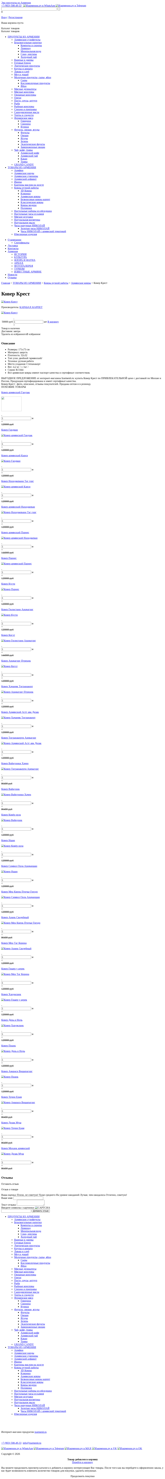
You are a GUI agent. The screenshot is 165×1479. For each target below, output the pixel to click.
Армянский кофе (30, 153)
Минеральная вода (31, 51)
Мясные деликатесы (25, 89)
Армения (13, 251)
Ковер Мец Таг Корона (14, 943)
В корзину (53, 321)
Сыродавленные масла (26, 112)
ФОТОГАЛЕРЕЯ (23, 265)
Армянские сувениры (26, 176)
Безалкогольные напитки (28, 42)
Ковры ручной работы (26, 187)
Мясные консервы (24, 92)
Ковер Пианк (8, 1045)
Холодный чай (29, 57)
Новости (12, 274)
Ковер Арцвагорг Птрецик (16, 660)
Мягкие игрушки (23, 216)
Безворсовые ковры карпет (35, 199)
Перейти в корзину (82, 1462)
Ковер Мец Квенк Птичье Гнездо (19, 891)
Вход (4, 17)
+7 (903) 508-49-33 (11, 5)
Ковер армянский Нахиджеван (18, 506)
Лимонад (26, 48)
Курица (25, 126)
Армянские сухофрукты (27, 39)
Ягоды (24, 138)
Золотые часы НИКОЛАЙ (35, 228)
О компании (14, 239)
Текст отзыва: (8, 1204)
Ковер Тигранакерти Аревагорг (18, 737)
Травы (24, 161)
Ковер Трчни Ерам (11, 1097)
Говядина (26, 121)
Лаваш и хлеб (21, 71)
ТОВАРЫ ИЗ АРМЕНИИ (22, 167)
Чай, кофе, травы (23, 150)
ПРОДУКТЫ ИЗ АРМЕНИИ (24, 36)
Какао (24, 158)
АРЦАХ (18, 263)
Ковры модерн (29, 205)
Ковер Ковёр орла (11, 814)
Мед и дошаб (21, 74)
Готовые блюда (22, 62)
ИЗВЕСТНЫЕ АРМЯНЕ (28, 271)
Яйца (23, 86)
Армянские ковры (30, 196)
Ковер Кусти (8, 583)
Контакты (13, 248)
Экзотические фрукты (33, 144)
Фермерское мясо (23, 118)
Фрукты (25, 132)
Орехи (17, 97)
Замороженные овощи (33, 147)
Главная (5, 283)
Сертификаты (21, 242)
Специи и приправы (25, 109)
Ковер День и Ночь (11, 1020)
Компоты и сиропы (31, 45)
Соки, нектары (29, 54)
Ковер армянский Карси (14, 455)
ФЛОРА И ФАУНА (24, 260)
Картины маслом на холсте (29, 184)
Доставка (13, 245)
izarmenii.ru (40, 1432)
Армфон (18, 170)
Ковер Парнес (9, 558)
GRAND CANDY (24, 164)
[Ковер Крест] (9, 301)
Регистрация (15, 17)
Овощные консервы (25, 94)
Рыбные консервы (24, 106)
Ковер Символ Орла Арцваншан (19, 866)
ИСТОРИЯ (20, 254)
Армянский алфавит (25, 179)
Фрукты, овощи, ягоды (26, 129)
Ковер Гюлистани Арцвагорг (17, 609)
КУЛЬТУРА (20, 257)
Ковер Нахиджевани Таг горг (17, 481)
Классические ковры (32, 202)
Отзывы (12, 277)
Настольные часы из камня (29, 214)
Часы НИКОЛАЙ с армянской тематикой (43, 231)
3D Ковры (26, 190)
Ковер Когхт (8, 635)
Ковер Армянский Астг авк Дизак (20, 712)
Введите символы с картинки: (17, 1207)
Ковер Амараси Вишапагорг (17, 1071)
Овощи (25, 135)
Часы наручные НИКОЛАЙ (29, 225)
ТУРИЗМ (19, 268)
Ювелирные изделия (25, 234)
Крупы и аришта (23, 68)
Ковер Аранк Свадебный (15, 917)
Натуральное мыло (24, 222)
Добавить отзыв (41, 1211)
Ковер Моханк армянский (15, 1148)
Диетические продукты (27, 65)
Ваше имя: (7, 1198)
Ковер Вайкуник (10, 789)
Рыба (17, 103)
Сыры (24, 80)
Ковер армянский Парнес (15, 532)
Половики (26, 208)
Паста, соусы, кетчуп (25, 100)
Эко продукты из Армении (16, 2)
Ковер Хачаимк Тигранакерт (17, 686)
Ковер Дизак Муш (11, 1122)
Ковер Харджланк (11, 994)
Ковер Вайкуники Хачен (15, 763)
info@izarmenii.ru (32, 1443)
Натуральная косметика (27, 219)
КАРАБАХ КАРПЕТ (31, 307)
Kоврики (26, 193)
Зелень (24, 141)
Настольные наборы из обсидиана (33, 211)
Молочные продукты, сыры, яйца (32, 77)
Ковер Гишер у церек (12, 968)
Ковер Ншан (8, 840)
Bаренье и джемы (24, 60)
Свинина (26, 123)
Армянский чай (29, 155)
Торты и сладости (24, 115)
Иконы (18, 182)
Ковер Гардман (9, 429)
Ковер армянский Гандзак (15, 392)
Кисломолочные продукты (35, 83)
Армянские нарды (24, 173)
